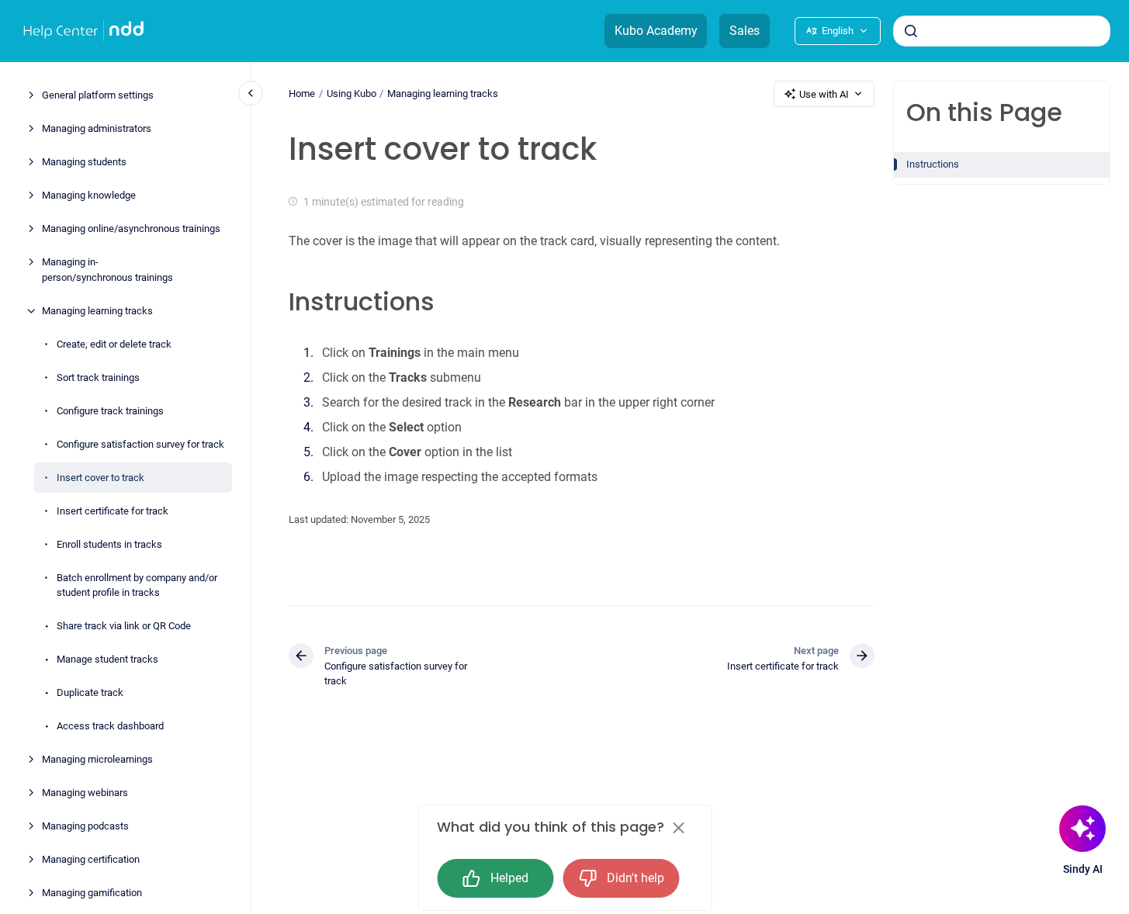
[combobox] (1002, 31)
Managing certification (91, 860)
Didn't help (635, 878)
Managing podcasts (85, 827)
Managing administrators (96, 129)
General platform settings (98, 96)
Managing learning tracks (97, 311)
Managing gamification (92, 893)
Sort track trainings (98, 377)
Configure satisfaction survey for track (140, 444)
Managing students (84, 162)
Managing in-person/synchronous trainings (107, 270)
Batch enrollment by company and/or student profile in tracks (137, 585)
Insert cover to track (100, 477)
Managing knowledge (89, 196)
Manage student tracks (107, 660)
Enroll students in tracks (109, 544)
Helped (509, 878)
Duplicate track (90, 693)
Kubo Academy (656, 30)
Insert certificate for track (112, 511)
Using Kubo (351, 93)
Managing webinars (85, 793)
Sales (744, 30)
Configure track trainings (110, 411)
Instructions (932, 164)
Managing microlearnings (97, 760)
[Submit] (911, 31)
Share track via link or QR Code (124, 626)
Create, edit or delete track (114, 344)
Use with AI (824, 94)
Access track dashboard (110, 726)
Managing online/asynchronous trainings (131, 229)
